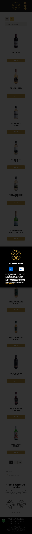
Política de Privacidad (10, 284)
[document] (16, 267)
